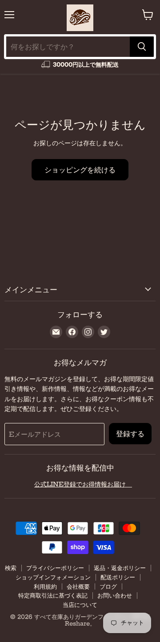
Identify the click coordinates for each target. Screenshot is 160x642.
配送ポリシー (117, 577)
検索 (10, 567)
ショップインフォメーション (53, 577)
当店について (80, 604)
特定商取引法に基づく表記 (53, 595)
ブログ (108, 586)
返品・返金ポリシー (120, 567)
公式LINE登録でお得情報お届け (83, 484)
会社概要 (78, 586)
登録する (130, 433)
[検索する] (142, 46)
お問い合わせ (114, 595)
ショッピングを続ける (80, 169)
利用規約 (45, 586)
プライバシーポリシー (55, 567)
